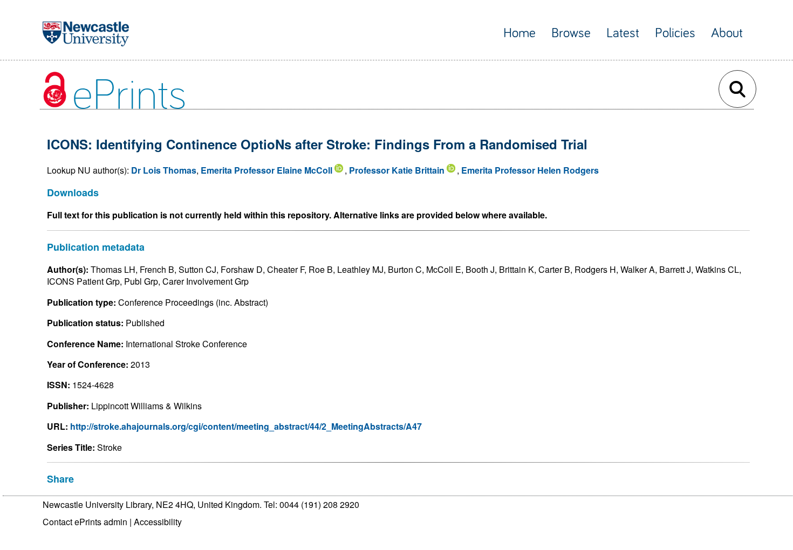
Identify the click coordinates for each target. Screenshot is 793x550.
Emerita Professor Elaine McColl (266, 170)
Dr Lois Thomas (163, 170)
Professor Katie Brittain (397, 170)
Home (519, 33)
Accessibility (158, 521)
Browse (571, 33)
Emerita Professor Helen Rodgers (530, 170)
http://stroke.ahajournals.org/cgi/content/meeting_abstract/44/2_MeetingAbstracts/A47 (246, 426)
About (727, 33)
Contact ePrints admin (85, 521)
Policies (675, 33)
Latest (622, 33)
